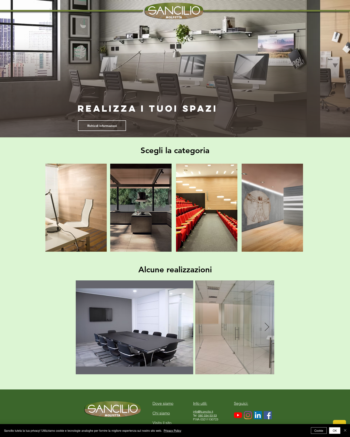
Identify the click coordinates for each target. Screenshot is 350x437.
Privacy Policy (172, 431)
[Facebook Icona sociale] (268, 415)
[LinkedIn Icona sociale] (258, 415)
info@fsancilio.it (203, 412)
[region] (77, 210)
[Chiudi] (345, 430)
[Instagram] (248, 415)
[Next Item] (267, 327)
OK (335, 431)
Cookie (318, 431)
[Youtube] (238, 415)
